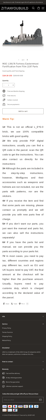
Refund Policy (6, 340)
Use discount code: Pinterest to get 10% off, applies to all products (23, 2)
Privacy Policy (6, 328)
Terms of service (7, 332)
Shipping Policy (7, 336)
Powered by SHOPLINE (27, 415)
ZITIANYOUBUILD (13, 8)
